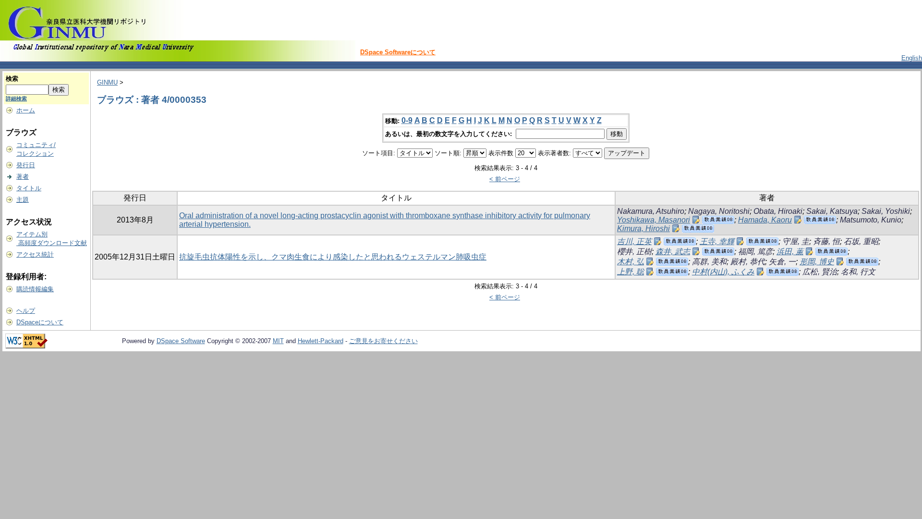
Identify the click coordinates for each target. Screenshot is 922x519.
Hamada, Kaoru (765, 220)
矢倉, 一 (782, 262)
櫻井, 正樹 (634, 251)
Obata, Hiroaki (777, 211)
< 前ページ (504, 179)
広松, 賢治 (819, 272)
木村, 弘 (630, 262)
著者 (22, 176)
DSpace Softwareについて (398, 52)
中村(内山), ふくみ (723, 272)
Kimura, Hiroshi (643, 228)
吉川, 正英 (634, 241)
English (911, 58)
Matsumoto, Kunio (870, 220)
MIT (278, 341)
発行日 (25, 165)
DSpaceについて (39, 322)
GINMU (107, 82)
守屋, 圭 (795, 241)
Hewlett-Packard (320, 341)
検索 (12, 78)
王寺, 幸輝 (717, 241)
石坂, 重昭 (861, 241)
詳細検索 (16, 98)
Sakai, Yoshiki (885, 211)
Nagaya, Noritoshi (719, 211)
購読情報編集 (35, 289)
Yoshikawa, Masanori (653, 220)
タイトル (28, 188)
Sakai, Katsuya (832, 211)
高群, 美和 (709, 262)
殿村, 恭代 (747, 262)
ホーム (25, 110)
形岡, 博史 (817, 262)
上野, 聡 (630, 272)
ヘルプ (25, 310)
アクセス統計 (35, 254)
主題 (22, 199)
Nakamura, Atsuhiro (650, 211)
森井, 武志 (672, 251)
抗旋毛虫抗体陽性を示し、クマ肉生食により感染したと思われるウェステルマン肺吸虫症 (332, 257)
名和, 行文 (858, 272)
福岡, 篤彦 (755, 251)
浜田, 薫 (789, 251)
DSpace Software (181, 341)
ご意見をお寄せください (383, 341)
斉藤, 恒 (826, 241)
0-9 (406, 120)
